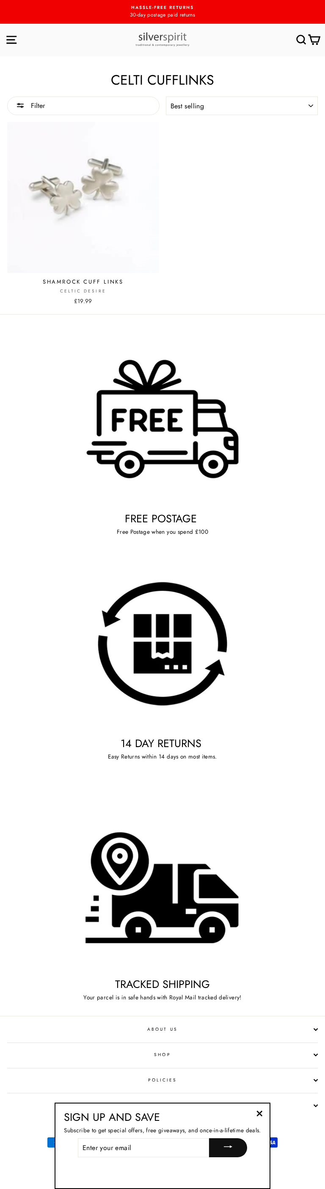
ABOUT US (162, 1029)
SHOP (162, 1054)
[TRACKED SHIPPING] (162, 884)
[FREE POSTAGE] (162, 418)
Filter (37, 105)
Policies (162, 1080)
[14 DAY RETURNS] (162, 644)
